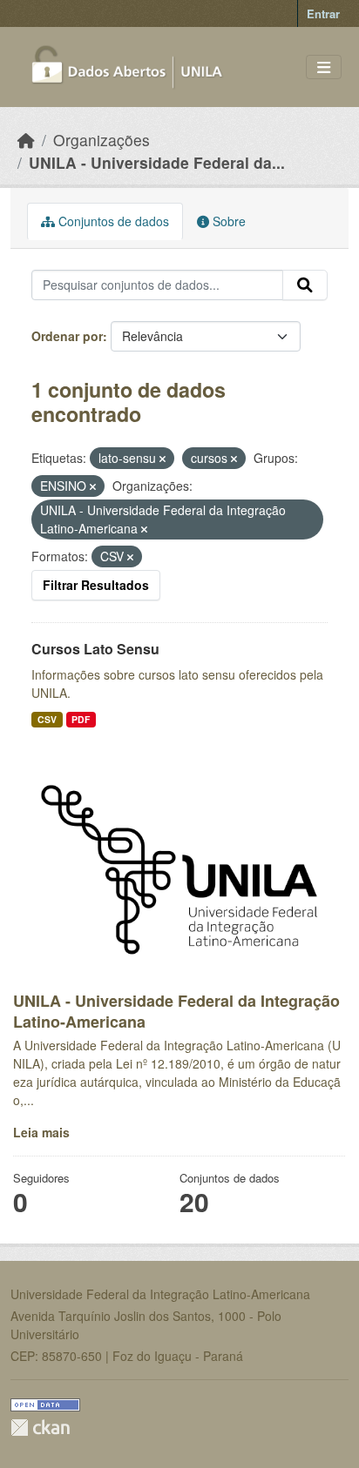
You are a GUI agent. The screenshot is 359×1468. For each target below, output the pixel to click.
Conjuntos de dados (112, 221)
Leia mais (41, 1132)
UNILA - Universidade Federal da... (157, 162)
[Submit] (305, 285)
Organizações (101, 140)
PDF (80, 719)
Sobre (227, 221)
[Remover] (162, 459)
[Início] (26, 140)
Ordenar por (67, 336)
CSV (47, 719)
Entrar (323, 13)
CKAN (40, 1427)
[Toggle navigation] (324, 67)
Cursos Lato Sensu (95, 649)
